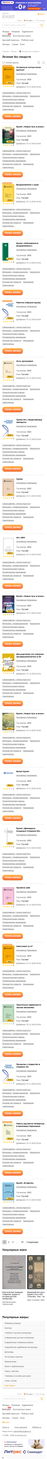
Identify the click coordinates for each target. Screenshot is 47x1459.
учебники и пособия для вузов (18, 1376)
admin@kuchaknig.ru (22, 1431)
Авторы (6, 44)
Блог (22, 44)
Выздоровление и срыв (27, 185)
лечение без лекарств (11, 106)
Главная (5, 51)
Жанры (5, 31)
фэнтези (8, 1328)
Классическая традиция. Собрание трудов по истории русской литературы (12, 1295)
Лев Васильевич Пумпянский (9, 1303)
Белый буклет (22, 771)
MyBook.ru (36, 1427)
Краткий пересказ (10, 40)
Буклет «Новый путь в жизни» (30, 127)
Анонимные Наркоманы (26, 74)
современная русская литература (19, 1338)
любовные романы (13, 1323)
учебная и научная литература (18, 1333)
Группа (19, 479)
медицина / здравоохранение (15, 96)
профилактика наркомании (14, 103)
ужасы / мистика (12, 1371)
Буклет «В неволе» (25, 1183)
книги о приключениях (14, 1366)
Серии (15, 44)
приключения (10, 1362)
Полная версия (12, 63)
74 (22, 1242)
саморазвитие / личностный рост (16, 93)
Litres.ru (5, 1427)
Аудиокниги (27, 31)
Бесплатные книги (22, 36)
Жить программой (24, 361)
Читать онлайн (13, 116)
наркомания (28, 106)
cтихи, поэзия (11, 1381)
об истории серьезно (14, 1357)
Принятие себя (23, 888)
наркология (35, 96)
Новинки (15, 31)
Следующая (32, 1242)
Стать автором (20, 1427)
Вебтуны (6, 36)
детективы (9, 1352)
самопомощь (8, 109)
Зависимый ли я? (24, 946)
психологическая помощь (13, 99)
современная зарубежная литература (21, 1347)
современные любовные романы (19, 1342)
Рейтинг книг (27, 40)
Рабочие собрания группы (28, 303)
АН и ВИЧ (20, 538)
